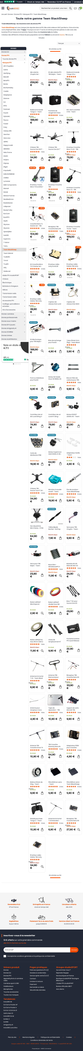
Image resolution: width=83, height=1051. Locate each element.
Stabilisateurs (8, 986)
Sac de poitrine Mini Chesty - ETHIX (36, 527)
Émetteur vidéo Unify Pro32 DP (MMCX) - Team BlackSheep (54, 265)
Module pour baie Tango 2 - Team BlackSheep (36, 820)
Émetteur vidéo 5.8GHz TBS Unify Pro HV (36, 300)
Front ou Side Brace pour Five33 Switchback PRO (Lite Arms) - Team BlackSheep (37, 379)
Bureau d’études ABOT (64, 986)
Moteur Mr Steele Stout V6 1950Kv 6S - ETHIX (54, 378)
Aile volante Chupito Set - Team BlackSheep (36, 73)
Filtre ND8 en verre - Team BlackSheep (73, 783)
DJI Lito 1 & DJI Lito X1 (10, 1010)
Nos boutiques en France (65, 976)
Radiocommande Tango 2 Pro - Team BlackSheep (73, 73)
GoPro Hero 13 (8, 1013)
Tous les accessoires (11, 992)
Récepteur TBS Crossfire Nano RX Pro (54, 228)
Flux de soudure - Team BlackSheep (73, 490)
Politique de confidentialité (50, 1037)
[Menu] (3, 8)
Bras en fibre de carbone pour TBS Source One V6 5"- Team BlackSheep (73, 379)
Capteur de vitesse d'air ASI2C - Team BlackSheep (73, 303)
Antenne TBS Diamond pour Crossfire (53, 676)
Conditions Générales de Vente (41, 1040)
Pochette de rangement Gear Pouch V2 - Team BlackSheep (54, 112)
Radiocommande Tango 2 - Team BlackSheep (36, 111)
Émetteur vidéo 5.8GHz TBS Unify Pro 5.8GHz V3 (72, 265)
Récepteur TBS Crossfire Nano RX (73, 820)
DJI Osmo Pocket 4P (11, 1005)
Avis (61, 115)
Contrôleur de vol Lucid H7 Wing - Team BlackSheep (54, 415)
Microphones (8, 989)
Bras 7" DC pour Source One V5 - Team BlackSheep (73, 602)
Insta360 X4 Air (9, 1016)
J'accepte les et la (31, 956)
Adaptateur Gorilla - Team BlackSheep (73, 454)
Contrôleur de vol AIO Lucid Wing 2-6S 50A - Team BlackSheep (36, 415)
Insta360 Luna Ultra (10, 1028)
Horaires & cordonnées (38, 973)
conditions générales (24, 956)
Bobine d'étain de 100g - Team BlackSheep (36, 783)
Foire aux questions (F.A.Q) (39, 970)
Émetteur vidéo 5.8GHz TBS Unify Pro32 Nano (36, 856)
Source (62, 35)
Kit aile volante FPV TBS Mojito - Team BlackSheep (54, 73)
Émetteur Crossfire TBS (55, 186)
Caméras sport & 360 (11, 983)
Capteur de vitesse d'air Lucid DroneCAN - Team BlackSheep (54, 303)
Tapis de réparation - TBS (54, 709)
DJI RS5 (6, 1022)
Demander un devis (37, 987)
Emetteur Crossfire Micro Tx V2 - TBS (73, 148)
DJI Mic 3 (7, 1019)
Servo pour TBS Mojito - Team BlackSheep (35, 565)
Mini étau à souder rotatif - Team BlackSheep (55, 490)
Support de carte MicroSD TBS (73, 709)
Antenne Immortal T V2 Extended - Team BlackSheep (54, 820)
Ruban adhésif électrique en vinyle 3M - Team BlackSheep (36, 603)
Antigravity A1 (8, 1025)
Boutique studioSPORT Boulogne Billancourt (67, 979)
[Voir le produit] (42, 83)
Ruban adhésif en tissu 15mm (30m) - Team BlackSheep (36, 641)
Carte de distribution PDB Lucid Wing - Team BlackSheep (37, 454)
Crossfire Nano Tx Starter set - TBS (36, 225)
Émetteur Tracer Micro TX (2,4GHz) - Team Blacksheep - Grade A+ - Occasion (37, 186)
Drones (6, 970)
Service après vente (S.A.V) (39, 976)
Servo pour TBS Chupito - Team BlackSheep (72, 528)
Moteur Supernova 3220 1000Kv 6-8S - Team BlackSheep (55, 453)
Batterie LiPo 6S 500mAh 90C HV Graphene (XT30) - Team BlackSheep (73, 565)
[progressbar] (55, 51)
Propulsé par (36, 1048)
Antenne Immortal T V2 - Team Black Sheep (36, 677)
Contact (33, 979)
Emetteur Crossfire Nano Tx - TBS (73, 189)
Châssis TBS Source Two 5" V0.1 (36, 489)
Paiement (33, 984)
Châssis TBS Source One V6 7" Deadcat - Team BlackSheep (54, 148)
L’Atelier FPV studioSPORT (64, 983)
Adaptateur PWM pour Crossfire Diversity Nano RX (73, 747)
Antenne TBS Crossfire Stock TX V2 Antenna (36, 747)
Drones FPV (7, 976)
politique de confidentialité (45, 956)
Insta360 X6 (8, 1002)
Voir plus (41, 38)
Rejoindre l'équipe (62, 973)
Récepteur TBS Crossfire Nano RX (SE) (73, 676)
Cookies (69, 1037)
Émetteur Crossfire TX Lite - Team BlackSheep (73, 228)
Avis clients (60, 989)
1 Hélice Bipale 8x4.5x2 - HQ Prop (54, 528)
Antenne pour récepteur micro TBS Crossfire (36, 709)
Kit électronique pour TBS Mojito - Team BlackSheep (36, 340)
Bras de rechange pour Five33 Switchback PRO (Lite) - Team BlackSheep (54, 341)
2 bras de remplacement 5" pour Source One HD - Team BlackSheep (54, 641)
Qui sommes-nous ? (63, 970)
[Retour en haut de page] (80, 734)
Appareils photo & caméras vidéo (13, 979)
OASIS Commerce (46, 1048)
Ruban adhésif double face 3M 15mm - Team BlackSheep (54, 603)
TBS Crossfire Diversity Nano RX (54, 745)
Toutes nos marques (11, 995)
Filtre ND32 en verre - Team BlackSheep (55, 783)
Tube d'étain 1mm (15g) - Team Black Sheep (73, 341)
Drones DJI (7, 973)
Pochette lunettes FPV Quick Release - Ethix (73, 640)
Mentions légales (28, 1037)
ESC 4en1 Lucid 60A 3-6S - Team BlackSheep (73, 111)
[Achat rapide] (60, 83)
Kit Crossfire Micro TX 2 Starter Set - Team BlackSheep (36, 265)
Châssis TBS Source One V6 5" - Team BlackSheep (36, 148)
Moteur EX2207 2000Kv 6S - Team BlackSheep (73, 415)
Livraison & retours (36, 981)
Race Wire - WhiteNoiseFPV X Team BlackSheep (54, 566)
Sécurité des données (37, 990)
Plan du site (12, 1037)
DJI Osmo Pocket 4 (10, 1008)
